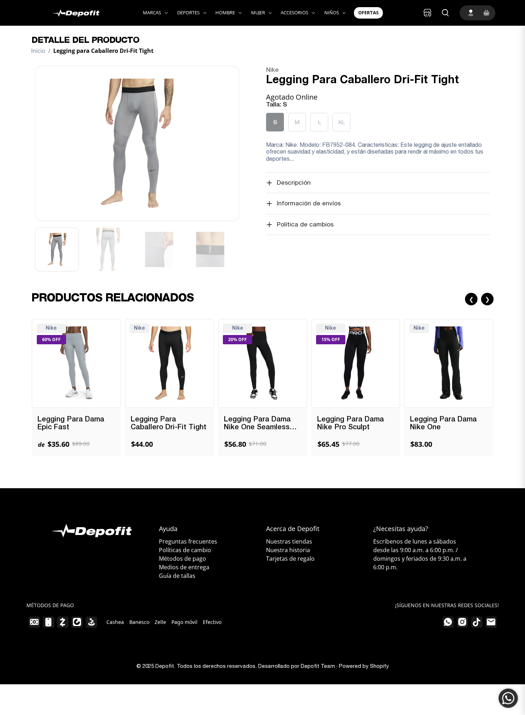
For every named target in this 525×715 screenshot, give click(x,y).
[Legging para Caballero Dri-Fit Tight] (137, 143)
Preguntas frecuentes (188, 541)
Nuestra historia (288, 550)
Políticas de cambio (185, 550)
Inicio (38, 51)
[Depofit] (68, 13)
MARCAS (152, 12)
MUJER (258, 12)
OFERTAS (368, 12)
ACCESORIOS (294, 12)
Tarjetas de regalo (290, 558)
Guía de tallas (177, 576)
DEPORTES (188, 12)
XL (341, 122)
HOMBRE (225, 12)
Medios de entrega (184, 567)
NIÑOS (331, 12)
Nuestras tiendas (289, 541)
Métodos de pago (182, 558)
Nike (272, 70)
